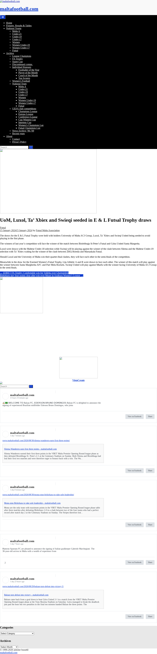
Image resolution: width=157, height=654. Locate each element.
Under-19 (17, 36)
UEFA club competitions (24, 108)
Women (16, 42)
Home (9, 23)
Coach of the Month (28, 75)
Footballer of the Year (28, 70)
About (9, 136)
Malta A (16, 31)
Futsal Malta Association (48, 230)
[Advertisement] (78, 335)
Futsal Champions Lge (29, 128)
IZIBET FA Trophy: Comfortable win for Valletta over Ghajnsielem (34, 273)
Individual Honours (21, 67)
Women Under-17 (21, 47)
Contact (16, 139)
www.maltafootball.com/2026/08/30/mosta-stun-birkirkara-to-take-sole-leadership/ (38, 494)
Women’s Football (21, 81)
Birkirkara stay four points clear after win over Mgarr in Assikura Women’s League (41, 275)
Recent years (18, 133)
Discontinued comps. (22, 64)
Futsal (15, 50)
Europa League (25, 114)
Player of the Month (28, 72)
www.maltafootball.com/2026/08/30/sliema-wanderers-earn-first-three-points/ (36, 440)
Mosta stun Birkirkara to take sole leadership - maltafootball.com (32, 503)
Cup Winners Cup (27, 119)
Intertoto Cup (24, 122)
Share (150, 416)
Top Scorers (24, 78)
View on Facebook (134, 416)
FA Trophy (17, 58)
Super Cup (17, 61)
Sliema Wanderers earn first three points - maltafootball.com (30, 449)
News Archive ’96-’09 (23, 130)
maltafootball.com (19, 9)
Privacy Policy (19, 142)
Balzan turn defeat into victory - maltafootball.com (26, 595)
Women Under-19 (21, 45)
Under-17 (17, 39)
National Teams (13, 28)
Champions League (27, 111)
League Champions (21, 56)
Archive (10, 53)
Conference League (27, 117)
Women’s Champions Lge (31, 125)
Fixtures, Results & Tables (19, 25)
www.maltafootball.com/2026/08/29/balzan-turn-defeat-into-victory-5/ (33, 586)
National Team (19, 83)
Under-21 (17, 34)
